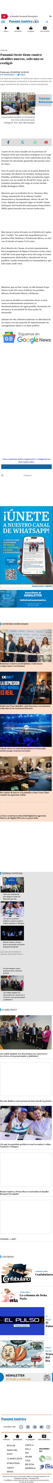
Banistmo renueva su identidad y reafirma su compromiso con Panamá (21, 664)
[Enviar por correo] (46, 142)
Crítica (29, 1445)
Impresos (29, 1468)
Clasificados (13, 1458)
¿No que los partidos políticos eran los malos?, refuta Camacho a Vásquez (13, 921)
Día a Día (28, 1451)
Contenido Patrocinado (14, 624)
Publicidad (13, 1463)
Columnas (7, 1256)
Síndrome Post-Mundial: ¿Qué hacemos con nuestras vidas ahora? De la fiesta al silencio (25, 707)
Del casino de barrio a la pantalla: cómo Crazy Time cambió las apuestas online (24, 793)
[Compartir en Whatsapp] (35, 142)
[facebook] (28, 1427)
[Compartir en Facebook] (8, 142)
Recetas (29, 1464)
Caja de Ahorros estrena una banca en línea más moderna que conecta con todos (23, 749)
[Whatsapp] (21, 1427)
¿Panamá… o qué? (8, 1239)
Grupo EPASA (10, 1469)
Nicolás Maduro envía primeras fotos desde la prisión (12, 970)
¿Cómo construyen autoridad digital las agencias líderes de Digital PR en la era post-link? (23, 816)
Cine (27, 1460)
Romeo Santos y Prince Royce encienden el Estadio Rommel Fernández (14, 944)
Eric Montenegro (7, 75)
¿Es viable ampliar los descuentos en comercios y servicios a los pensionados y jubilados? (24, 1054)
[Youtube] (42, 1427)
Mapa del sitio (12, 1452)
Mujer (28, 1456)
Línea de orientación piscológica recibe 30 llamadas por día (11, 896)
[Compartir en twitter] (22, 142)
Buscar (11, 1445)
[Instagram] (48, 1427)
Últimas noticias (12, 873)
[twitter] (35, 1427)
